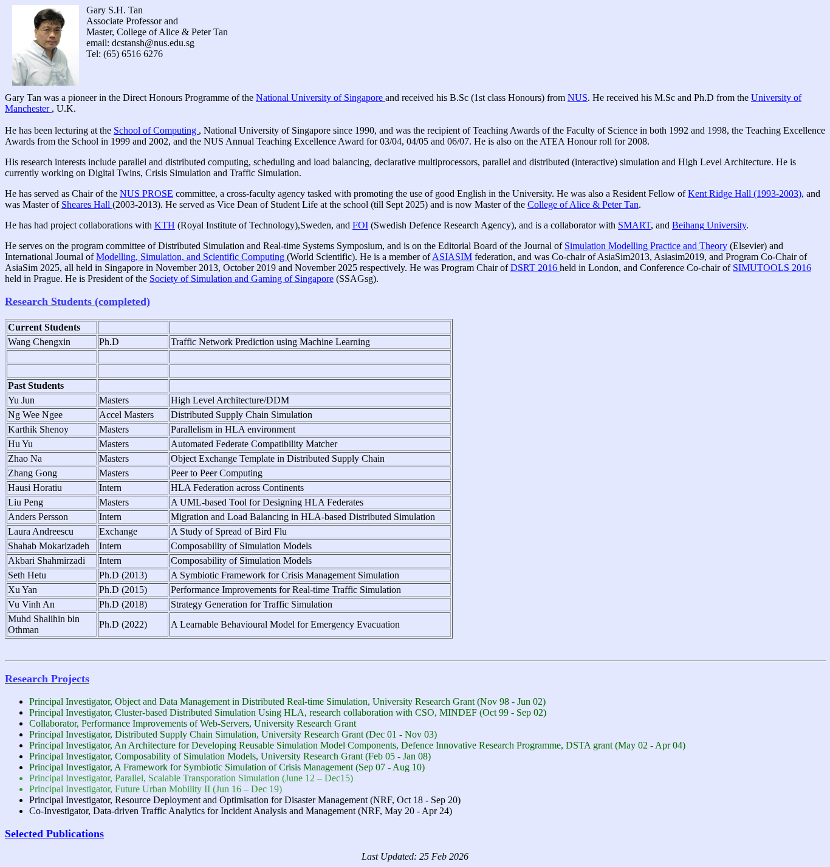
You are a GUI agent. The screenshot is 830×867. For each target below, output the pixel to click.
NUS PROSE (146, 193)
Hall (86, 204)
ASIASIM (452, 257)
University (709, 225)
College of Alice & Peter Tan (583, 204)
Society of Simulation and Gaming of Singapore (241, 278)
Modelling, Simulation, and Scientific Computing (191, 257)
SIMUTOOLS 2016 (772, 267)
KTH (164, 225)
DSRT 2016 (535, 267)
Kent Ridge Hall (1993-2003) (744, 193)
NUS (578, 97)
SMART (634, 225)
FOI (360, 225)
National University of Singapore (320, 97)
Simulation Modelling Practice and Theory (645, 246)
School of (156, 130)
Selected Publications (54, 834)
